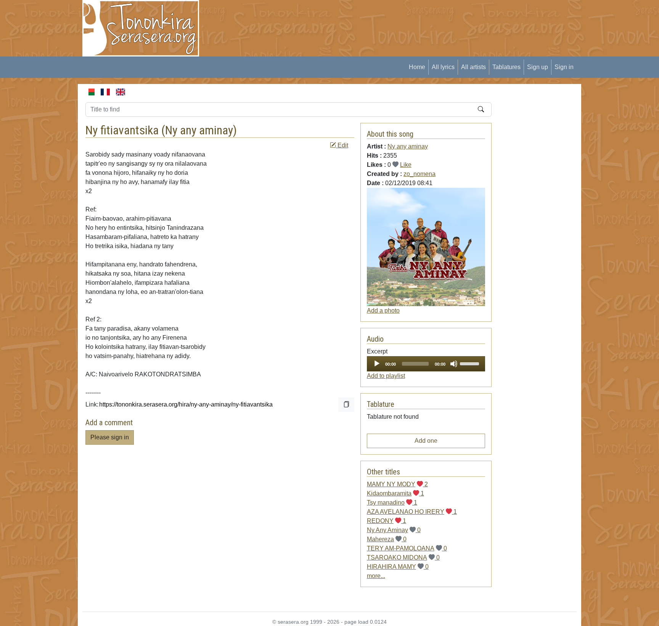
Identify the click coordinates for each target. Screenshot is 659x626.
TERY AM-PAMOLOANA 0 (407, 548)
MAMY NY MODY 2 (397, 484)
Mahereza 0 (387, 539)
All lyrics (443, 67)
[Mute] (454, 364)
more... (376, 576)
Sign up (537, 67)
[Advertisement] (347, 17)
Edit (342, 145)
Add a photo (383, 310)
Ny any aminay (199, 130)
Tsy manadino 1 (392, 502)
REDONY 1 (386, 521)
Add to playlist (386, 376)
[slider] (470, 363)
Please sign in (109, 437)
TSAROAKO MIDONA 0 (403, 557)
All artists (473, 67)
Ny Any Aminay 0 (394, 530)
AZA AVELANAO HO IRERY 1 (412, 511)
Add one (426, 440)
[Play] (377, 364)
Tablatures (506, 67)
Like (405, 164)
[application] (426, 363)
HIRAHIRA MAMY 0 (398, 566)
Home (417, 67)
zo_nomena (419, 174)
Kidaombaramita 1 (395, 493)
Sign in (564, 67)
